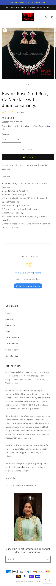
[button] (3, 17)
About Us (9, 319)
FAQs (7, 331)
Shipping (5, 122)
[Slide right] (34, 84)
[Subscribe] (47, 559)
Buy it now (28, 157)
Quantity (5, 134)
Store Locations (12, 337)
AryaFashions (24, 581)
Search (8, 313)
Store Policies (11, 343)
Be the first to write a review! (28, 286)
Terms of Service (13, 350)
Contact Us (10, 325)
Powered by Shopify (34, 581)
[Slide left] (22, 84)
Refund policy (11, 356)
